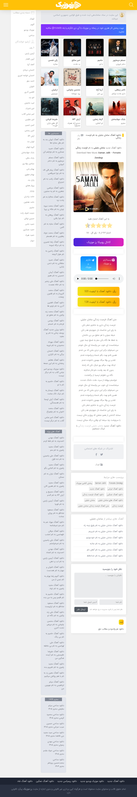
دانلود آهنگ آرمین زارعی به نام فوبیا (53, 502)
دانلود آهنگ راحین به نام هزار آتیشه (54, 252)
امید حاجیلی (29, 103)
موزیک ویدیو (29, 30)
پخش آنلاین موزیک (84, 483)
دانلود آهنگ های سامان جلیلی (110, 500)
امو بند (31, 97)
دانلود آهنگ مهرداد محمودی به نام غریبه (55, 343)
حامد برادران (29, 196)
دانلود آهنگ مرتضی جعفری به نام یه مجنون (54, 189)
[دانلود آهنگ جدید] (68, 5)
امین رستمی (29, 130)
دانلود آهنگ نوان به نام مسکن (54, 475)
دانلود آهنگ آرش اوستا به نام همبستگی (54, 401)
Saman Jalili (104, 153)
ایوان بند (30, 141)
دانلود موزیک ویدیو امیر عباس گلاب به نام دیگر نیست (54, 372)
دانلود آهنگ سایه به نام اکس (54, 225)
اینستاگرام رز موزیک (107, 261)
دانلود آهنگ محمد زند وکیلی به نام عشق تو (54, 313)
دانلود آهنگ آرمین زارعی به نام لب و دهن (53, 560)
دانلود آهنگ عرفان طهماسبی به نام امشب (54, 532)
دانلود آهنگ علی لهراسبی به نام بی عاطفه (54, 644)
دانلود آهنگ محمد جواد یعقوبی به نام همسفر (54, 234)
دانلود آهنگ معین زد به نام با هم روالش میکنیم (54, 674)
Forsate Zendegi (116, 483)
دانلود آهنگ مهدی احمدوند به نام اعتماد (55, 551)
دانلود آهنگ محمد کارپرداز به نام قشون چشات (55, 294)
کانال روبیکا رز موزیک (99, 242)
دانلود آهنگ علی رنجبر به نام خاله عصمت (54, 283)
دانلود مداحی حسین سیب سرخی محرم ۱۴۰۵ (54, 725)
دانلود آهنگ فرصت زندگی (93, 494)
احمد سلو (30, 81)
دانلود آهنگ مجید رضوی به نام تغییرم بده (54, 665)
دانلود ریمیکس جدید (67, 781)
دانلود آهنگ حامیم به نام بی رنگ (55, 635)
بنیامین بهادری (28, 163)
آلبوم (32, 24)
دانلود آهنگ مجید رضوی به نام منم (56, 448)
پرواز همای (30, 185)
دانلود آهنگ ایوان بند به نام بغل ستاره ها (53, 141)
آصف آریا (30, 64)
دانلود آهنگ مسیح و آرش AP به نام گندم (55, 493)
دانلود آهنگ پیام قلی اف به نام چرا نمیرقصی (53, 171)
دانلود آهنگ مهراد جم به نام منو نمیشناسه (53, 523)
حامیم (32, 207)
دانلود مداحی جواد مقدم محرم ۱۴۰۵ (53, 752)
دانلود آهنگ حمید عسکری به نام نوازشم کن (53, 150)
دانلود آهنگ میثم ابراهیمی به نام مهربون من (54, 685)
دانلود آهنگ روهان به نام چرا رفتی (54, 216)
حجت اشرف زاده (27, 213)
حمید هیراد (29, 235)
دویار (32, 240)
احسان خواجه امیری (26, 75)
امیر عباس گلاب (28, 114)
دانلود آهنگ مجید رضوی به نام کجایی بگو (54, 466)
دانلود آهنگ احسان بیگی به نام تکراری (55, 352)
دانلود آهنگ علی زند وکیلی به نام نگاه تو (55, 614)
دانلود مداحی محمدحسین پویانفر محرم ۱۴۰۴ (56, 763)
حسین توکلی (29, 218)
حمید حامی (29, 224)
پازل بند (31, 180)
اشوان (31, 86)
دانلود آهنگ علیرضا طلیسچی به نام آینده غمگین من (55, 655)
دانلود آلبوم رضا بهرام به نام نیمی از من (54, 578)
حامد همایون (29, 202)
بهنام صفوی (29, 174)
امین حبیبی (29, 125)
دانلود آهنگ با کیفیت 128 (97, 302)
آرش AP (31, 136)
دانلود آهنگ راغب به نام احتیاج (53, 180)
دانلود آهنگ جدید (113, 148)
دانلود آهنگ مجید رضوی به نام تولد (56, 587)
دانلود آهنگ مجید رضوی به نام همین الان (54, 484)
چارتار (32, 191)
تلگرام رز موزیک (88, 263)
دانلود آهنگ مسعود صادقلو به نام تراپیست (54, 605)
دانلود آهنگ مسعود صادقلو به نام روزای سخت (55, 513)
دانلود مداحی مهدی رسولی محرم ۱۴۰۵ (55, 743)
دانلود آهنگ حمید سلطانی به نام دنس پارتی (55, 263)
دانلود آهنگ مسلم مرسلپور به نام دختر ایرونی (56, 161)
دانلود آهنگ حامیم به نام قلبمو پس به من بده (54, 596)
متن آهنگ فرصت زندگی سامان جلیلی (93, 505)
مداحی (31, 35)
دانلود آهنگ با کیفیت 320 (97, 291)
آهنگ (97, 464)
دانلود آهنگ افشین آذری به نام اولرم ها (55, 304)
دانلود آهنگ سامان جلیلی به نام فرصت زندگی (103, 136)
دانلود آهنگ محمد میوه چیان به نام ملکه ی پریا (54, 207)
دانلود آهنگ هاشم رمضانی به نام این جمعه (53, 361)
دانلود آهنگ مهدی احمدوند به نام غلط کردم (53, 439)
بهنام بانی (30, 169)
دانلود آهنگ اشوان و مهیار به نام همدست (55, 569)
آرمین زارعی (29, 53)
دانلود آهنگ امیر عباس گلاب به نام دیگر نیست (54, 419)
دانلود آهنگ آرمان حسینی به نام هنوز (56, 274)
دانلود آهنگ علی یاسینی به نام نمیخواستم (53, 542)
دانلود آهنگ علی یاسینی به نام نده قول (53, 457)
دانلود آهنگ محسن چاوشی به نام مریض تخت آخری (55, 625)
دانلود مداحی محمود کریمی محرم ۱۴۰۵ (55, 716)
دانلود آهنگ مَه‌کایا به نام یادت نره (53, 198)
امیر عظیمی (29, 119)
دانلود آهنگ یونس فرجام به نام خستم (56, 322)
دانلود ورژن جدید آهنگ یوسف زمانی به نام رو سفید (53, 333)
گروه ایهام (30, 147)
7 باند (31, 48)
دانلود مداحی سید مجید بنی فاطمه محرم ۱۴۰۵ (53, 734)
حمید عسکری (28, 229)
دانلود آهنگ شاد (25, 781)
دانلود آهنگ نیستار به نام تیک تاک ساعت (54, 392)
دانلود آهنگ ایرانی (115, 488)
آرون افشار (30, 59)
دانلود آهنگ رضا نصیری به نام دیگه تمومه (54, 243)
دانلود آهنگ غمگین (115, 494)
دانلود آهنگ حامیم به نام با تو (55, 383)
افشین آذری (29, 92)
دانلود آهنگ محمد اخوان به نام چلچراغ (55, 410)
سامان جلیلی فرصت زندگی (90, 426)
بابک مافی (30, 158)
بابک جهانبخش (27, 152)
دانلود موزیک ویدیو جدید (92, 781)
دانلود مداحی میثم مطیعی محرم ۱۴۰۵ (56, 707)
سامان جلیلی (90, 500)
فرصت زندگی (117, 505)
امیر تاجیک (29, 108)
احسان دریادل (28, 70)
